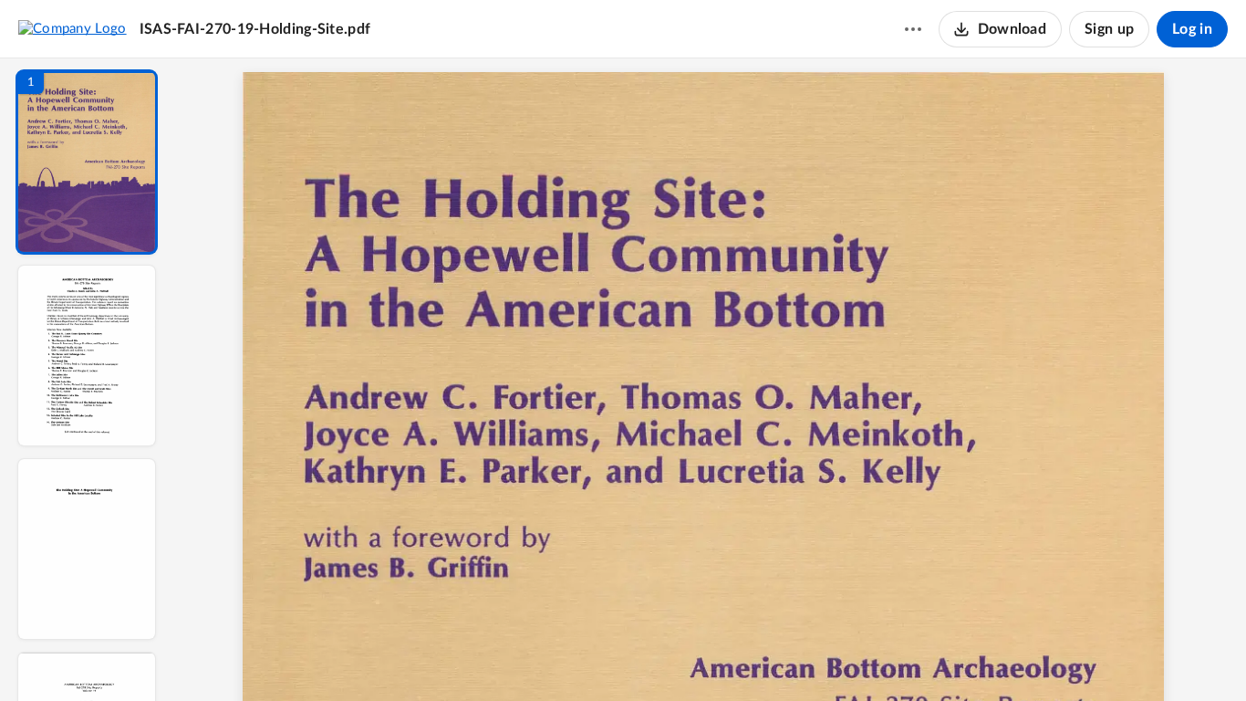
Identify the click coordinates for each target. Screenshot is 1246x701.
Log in (1192, 29)
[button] (86, 162)
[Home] (72, 28)
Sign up (1109, 29)
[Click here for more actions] (913, 29)
